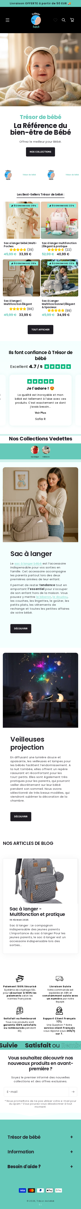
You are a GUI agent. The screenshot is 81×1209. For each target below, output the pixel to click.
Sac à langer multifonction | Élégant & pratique (59, 245)
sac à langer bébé (29, 563)
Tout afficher (40, 329)
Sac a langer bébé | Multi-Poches (20, 245)
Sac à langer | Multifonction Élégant (18, 302)
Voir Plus (40, 412)
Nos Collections (40, 151)
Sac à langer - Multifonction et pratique (37, 911)
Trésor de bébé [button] (24, 1137)
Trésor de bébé (45, 1200)
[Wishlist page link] (55, 20)
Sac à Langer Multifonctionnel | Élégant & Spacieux (58, 304)
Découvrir (21, 628)
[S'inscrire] (73, 1092)
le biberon (43, 597)
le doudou (60, 597)
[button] (7, 20)
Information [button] (21, 1152)
